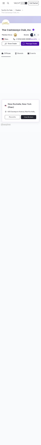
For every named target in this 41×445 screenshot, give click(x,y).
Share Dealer (12, 44)
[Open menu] (3, 3)
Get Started (33, 3)
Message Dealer (31, 44)
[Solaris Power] (32, 35)
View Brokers (28, 117)
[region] (20, 93)
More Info (33, 39)
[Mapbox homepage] (6, 124)
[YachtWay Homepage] (20, 3)
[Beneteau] (34, 35)
